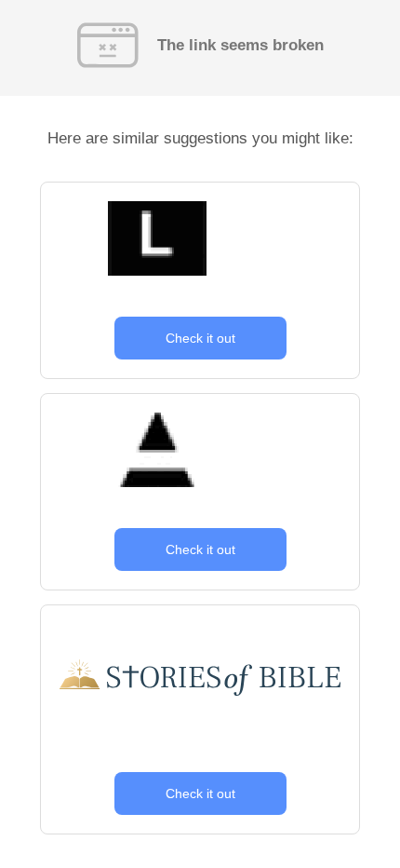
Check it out (200, 338)
